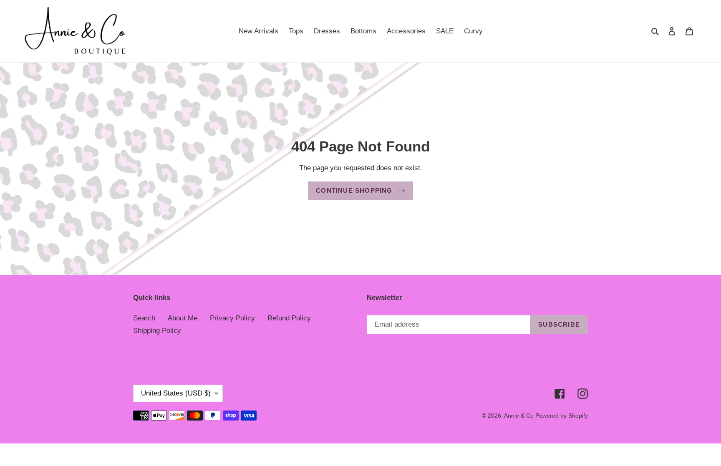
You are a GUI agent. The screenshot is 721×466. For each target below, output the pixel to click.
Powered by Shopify (561, 415)
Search (144, 318)
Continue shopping (354, 190)
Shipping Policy (157, 331)
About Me (182, 318)
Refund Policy (289, 318)
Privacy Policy (232, 318)
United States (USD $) (176, 393)
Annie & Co (519, 415)
